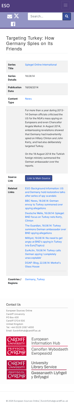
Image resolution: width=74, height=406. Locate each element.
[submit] (66, 16)
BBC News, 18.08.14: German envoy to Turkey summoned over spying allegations (44, 204)
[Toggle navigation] (65, 5)
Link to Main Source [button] (38, 178)
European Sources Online (26, 401)
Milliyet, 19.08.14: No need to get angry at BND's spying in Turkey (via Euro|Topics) (43, 241)
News (28, 98)
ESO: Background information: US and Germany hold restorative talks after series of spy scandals (45, 192)
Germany (30, 279)
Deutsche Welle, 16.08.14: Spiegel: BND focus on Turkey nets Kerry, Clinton (44, 217)
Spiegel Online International (41, 64)
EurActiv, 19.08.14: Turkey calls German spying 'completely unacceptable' (43, 254)
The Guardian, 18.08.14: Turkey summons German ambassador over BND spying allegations (45, 229)
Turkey (41, 279)
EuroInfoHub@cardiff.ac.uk (27, 330)
